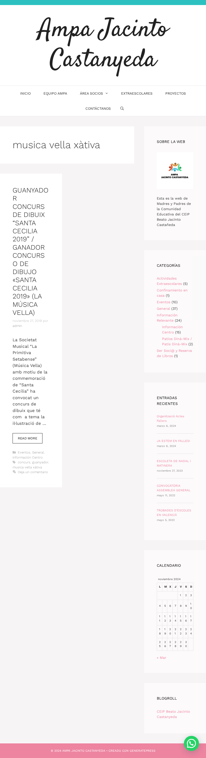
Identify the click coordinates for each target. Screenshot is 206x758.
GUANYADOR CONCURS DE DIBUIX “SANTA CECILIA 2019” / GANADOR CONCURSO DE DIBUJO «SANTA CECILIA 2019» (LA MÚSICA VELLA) (30, 251)
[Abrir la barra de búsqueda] (122, 108)
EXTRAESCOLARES (136, 93)
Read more (30, 440)
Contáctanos (98, 108)
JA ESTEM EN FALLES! (173, 441)
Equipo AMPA (55, 93)
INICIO (25, 93)
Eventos (24, 452)
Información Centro (28, 457)
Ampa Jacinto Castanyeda (103, 45)
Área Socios (91, 93)
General (38, 452)
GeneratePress (143, 750)
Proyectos (175, 93)
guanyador (40, 462)
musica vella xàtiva (27, 467)
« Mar (161, 658)
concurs (24, 462)
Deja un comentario (33, 472)
